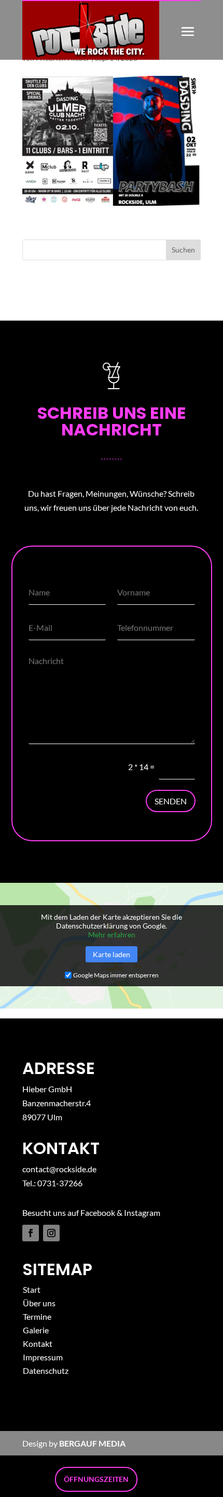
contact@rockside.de (59, 1169)
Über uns (39, 1303)
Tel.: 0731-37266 (52, 1183)
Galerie (36, 1330)
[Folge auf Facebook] (30, 1233)
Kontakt (37, 1343)
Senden (171, 801)
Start (31, 1289)
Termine (37, 1316)
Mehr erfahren (111, 934)
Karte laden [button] (111, 954)
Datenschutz (45, 1370)
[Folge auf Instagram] (51, 1233)
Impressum (43, 1357)
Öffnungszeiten (96, 1479)
